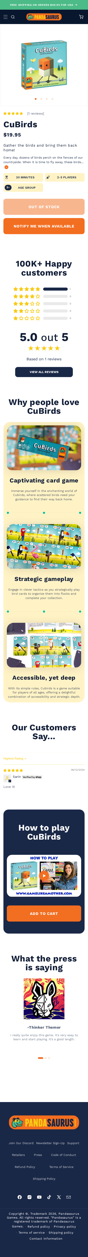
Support (73, 1143)
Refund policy (39, 1226)
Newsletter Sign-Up (50, 1143)
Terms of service (32, 1232)
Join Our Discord (21, 1143)
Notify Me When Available (44, 226)
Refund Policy (25, 1167)
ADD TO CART (44, 913)
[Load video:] (44, 876)
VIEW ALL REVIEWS (44, 372)
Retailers (18, 1155)
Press (38, 1155)
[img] (13, 770)
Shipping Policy (44, 1178)
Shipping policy (61, 1232)
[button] (5, 17)
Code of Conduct (63, 1155)
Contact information (45, 1238)
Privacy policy (65, 1226)
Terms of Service (61, 1167)
